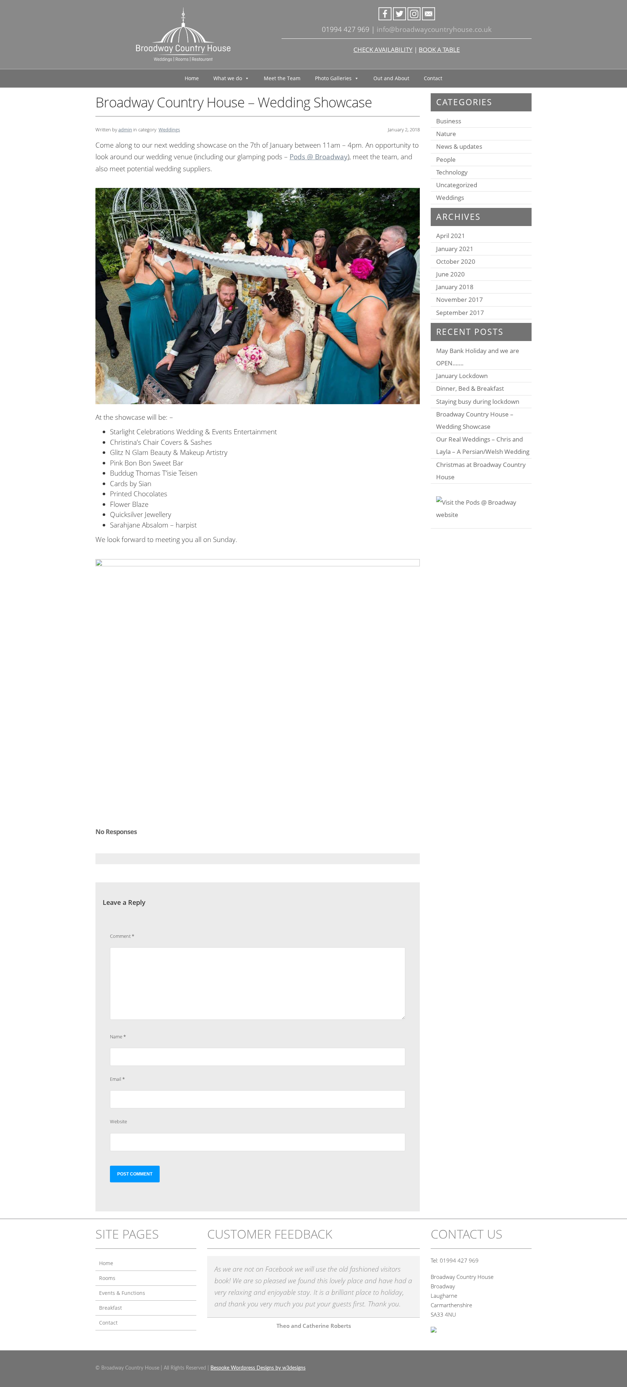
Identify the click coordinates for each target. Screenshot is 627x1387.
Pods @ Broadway (319, 156)
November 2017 (459, 299)
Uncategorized (456, 185)
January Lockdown (462, 376)
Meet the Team (282, 78)
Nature (446, 134)
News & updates (459, 146)
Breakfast (110, 1307)
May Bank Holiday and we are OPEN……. (477, 356)
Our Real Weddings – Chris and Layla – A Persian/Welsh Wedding (482, 445)
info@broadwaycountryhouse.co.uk (434, 29)
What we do (227, 78)
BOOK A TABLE (439, 49)
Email (117, 1079)
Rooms (107, 1278)
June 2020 (450, 274)
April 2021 (450, 235)
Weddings (169, 129)
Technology (452, 172)
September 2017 (460, 312)
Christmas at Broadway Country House (481, 470)
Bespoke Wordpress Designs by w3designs (258, 1368)
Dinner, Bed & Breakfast (470, 388)
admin (125, 129)
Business (448, 121)
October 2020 (455, 261)
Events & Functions (122, 1292)
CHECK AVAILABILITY (383, 49)
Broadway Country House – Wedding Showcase (474, 420)
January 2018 (455, 287)
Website (118, 1121)
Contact (433, 78)
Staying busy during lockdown (477, 401)
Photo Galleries (333, 78)
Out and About (391, 78)
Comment (122, 936)
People (446, 159)
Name (118, 1036)
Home (192, 78)
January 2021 (455, 249)
